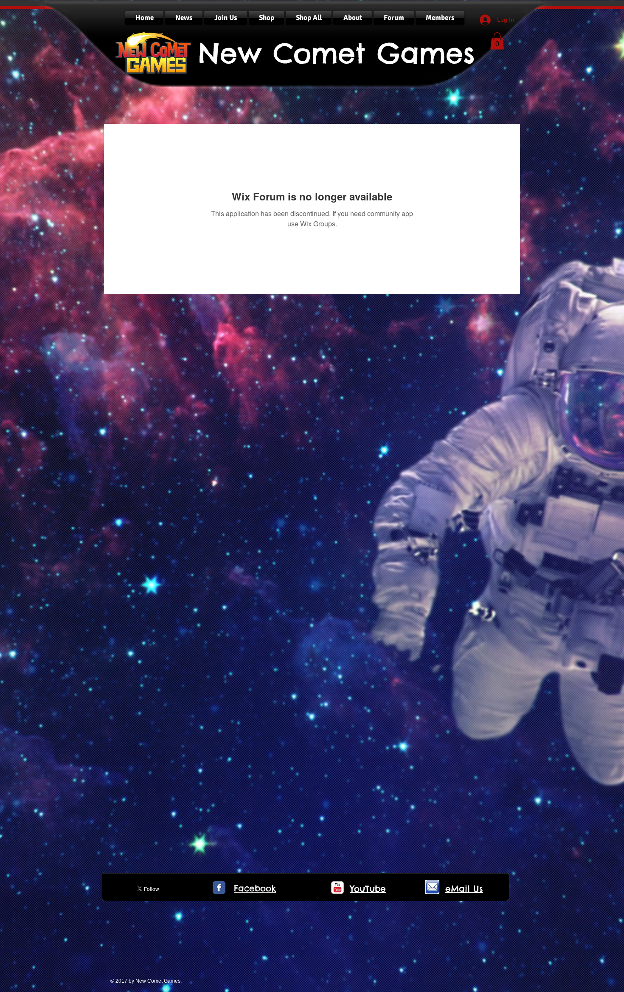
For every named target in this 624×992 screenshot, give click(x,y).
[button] (497, 41)
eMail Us (464, 888)
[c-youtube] (337, 887)
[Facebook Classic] (219, 887)
